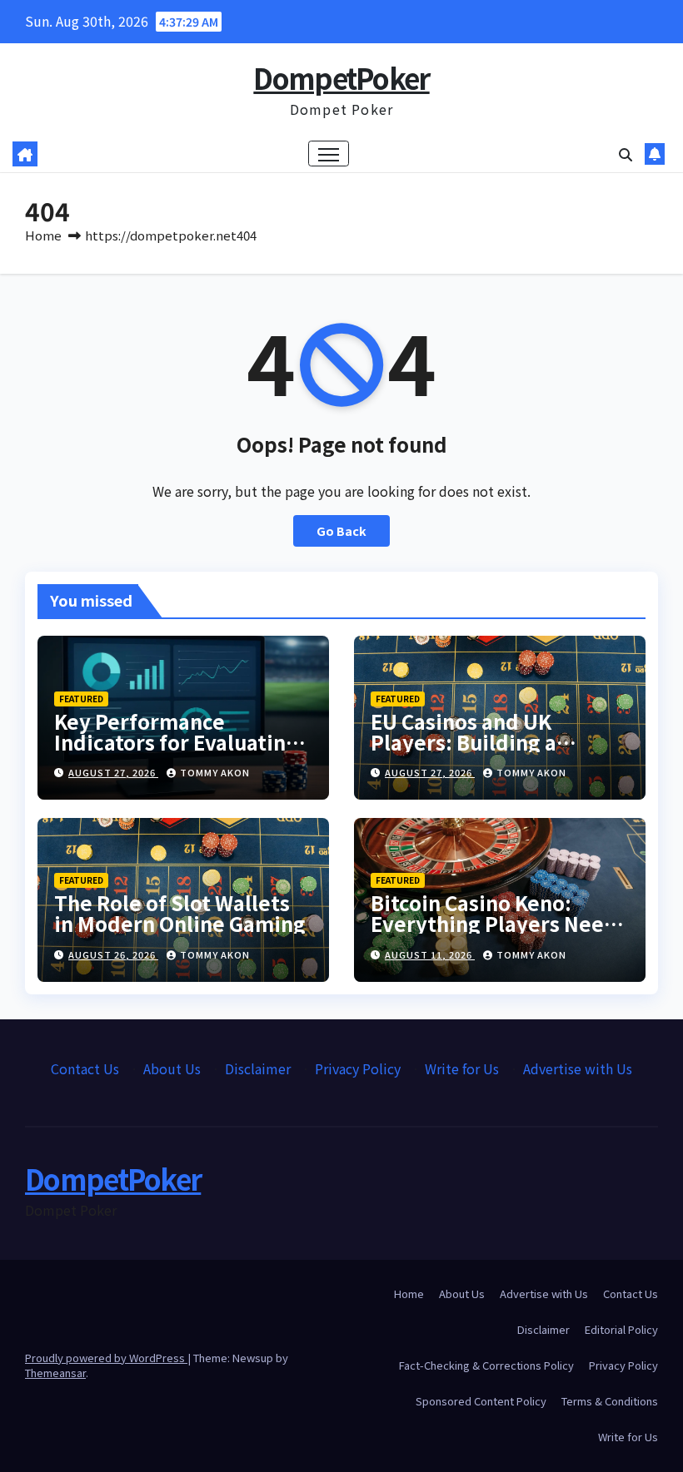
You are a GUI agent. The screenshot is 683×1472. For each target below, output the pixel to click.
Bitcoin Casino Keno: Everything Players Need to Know (494, 923)
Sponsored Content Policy (481, 1401)
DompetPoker (341, 77)
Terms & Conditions (609, 1401)
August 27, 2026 (113, 772)
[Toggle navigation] (328, 153)
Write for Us (462, 1068)
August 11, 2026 (430, 954)
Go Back (341, 530)
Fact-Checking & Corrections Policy (486, 1365)
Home (43, 235)
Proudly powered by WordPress (106, 1357)
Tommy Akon (215, 772)
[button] (625, 154)
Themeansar (55, 1372)
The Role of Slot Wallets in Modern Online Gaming (180, 913)
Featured (81, 698)
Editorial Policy (621, 1329)
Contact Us (85, 1068)
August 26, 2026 (113, 954)
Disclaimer (258, 1068)
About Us (172, 1068)
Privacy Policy (358, 1068)
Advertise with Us (577, 1068)
